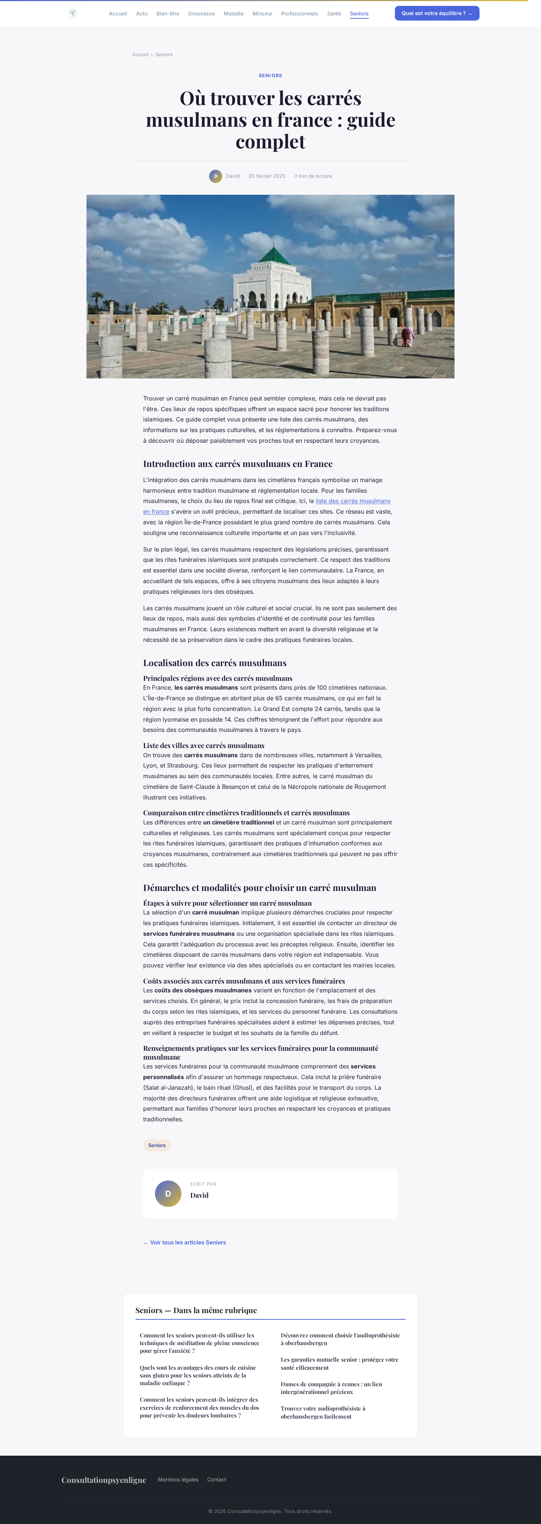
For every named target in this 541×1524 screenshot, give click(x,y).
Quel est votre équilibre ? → (437, 13)
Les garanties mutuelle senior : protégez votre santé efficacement (340, 1363)
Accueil (118, 13)
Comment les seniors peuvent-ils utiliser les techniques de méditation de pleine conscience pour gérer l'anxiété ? (199, 1343)
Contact (216, 1479)
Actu (142, 13)
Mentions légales (178, 1479)
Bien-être (167, 13)
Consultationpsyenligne (103, 1479)
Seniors (359, 13)
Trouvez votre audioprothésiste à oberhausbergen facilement (323, 1412)
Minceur (262, 13)
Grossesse (201, 13)
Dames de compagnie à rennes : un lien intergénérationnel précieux (331, 1387)
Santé (334, 13)
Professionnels (299, 13)
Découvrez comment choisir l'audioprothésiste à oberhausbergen (340, 1339)
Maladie (234, 13)
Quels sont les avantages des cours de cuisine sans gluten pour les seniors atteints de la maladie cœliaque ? (198, 1375)
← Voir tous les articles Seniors (184, 1242)
